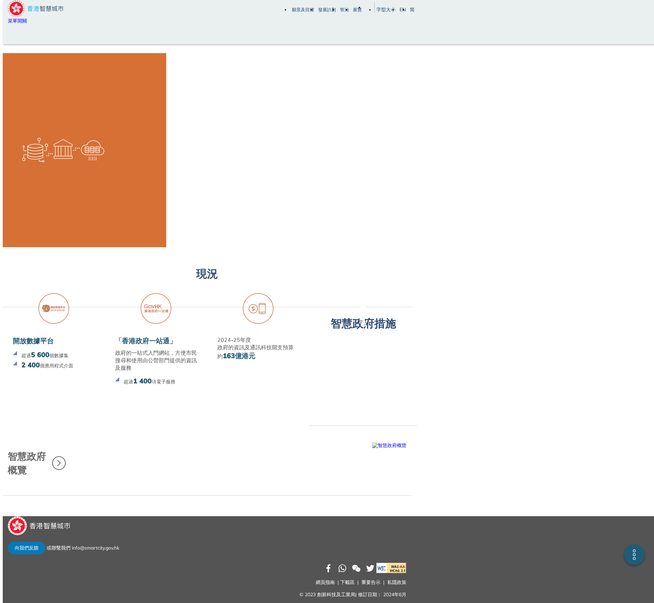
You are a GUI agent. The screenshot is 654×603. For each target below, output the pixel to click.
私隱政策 (396, 582)
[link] (634, 562)
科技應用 (399, 344)
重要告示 (370, 582)
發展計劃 (327, 9)
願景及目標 (303, 9)
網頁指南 (325, 582)
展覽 (357, 9)
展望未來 (363, 380)
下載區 (347, 582)
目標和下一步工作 (327, 363)
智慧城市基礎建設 (363, 327)
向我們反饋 (26, 548)
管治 (344, 9)
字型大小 (385, 9)
